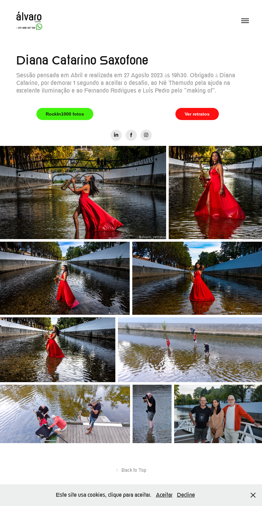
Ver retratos (197, 114)
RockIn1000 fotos (65, 114)
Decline (186, 495)
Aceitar (164, 495)
